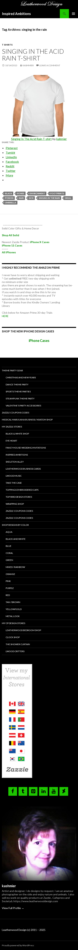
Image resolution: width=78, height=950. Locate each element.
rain (21, 198)
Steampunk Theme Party (20, 398)
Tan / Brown (13, 602)
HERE (5, 316)
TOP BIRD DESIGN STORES (19, 496)
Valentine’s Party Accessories (23, 405)
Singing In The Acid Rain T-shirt (33, 54)
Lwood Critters (15, 651)
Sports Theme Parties (18, 391)
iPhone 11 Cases (12, 245)
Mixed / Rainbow (15, 567)
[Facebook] (12, 791)
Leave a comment (49, 65)
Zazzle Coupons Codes (15, 412)
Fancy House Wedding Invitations (26, 447)
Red (8, 595)
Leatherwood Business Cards (23, 468)
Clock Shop (13, 637)
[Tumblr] (23, 791)
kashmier (28, 65)
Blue (8, 546)
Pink (8, 581)
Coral (9, 553)
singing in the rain (49, 198)
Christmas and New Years (21, 377)
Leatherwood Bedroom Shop (23, 630)
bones (20, 193)
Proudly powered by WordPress (18, 945)
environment (37, 193)
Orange (10, 574)
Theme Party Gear (12, 370)
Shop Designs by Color (15, 524)
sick (31, 198)
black (8, 193)
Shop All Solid (10, 235)
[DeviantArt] (63, 791)
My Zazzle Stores (12, 426)
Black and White (16, 539)
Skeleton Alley (15, 461)
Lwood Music (14, 475)
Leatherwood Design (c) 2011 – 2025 (23, 929)
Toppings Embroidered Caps (22, 489)
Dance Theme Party (17, 384)
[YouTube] (53, 791)
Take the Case (14, 482)
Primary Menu (73, 13)
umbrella (10, 202)
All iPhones (9, 252)
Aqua (9, 531)
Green (9, 560)
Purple (10, 588)
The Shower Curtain (18, 644)
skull (68, 198)
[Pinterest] (33, 791)
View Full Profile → (13, 908)
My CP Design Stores (13, 623)
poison (9, 198)
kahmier (61, 139)
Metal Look (13, 616)
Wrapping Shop (15, 503)
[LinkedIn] (43, 791)
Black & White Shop (17, 433)
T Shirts (7, 44)
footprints (57, 193)
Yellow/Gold (14, 609)
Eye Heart (11, 440)
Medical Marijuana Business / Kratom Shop (27, 419)
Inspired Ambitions (16, 14)
